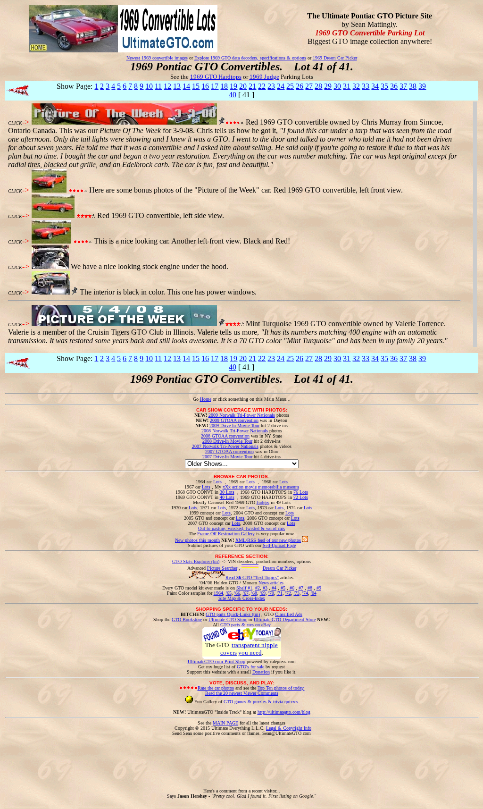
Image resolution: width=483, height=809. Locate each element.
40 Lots (227, 497)
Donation (261, 671)
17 (214, 86)
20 (243, 86)
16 (205, 86)
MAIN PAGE (225, 722)
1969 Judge (264, 76)
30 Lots (227, 492)
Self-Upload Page (279, 545)
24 (280, 86)
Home (205, 399)
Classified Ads (288, 614)
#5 (283, 587)
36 (394, 86)
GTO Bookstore (187, 619)
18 (224, 86)
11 (158, 86)
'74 (305, 593)
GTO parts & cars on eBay (245, 624)
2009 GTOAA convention (234, 420)
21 (252, 86)
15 (196, 86)
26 (299, 86)
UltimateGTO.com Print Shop (216, 661)
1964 (218, 593)
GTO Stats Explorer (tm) (195, 561)
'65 (229, 593)
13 (177, 86)
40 (232, 95)
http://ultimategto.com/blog (284, 712)
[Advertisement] (241, 757)
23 (271, 86)
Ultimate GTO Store (227, 619)
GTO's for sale (250, 666)
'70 (271, 593)
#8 (310, 587)
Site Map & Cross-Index (241, 598)
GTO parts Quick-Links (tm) (233, 614)
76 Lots (300, 492)
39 (422, 86)
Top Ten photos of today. (281, 688)
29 (328, 86)
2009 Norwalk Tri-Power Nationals (241, 415)
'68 (254, 593)
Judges (263, 502)
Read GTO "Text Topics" (252, 577)
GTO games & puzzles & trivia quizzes (261, 701)
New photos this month (197, 540)
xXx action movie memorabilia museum (261, 486)
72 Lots (300, 497)
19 (233, 86)
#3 (265, 587)
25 (290, 86)
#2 (257, 587)
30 (337, 86)
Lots (217, 481)
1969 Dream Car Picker (335, 57)
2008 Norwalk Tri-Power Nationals (234, 430)
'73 (297, 593)
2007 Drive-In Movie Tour (227, 456)
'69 (263, 593)
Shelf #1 (244, 587)
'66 (237, 593)
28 (318, 86)
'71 (280, 593)
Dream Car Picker (279, 568)
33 (365, 86)
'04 (313, 593)
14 (186, 86)
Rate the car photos (216, 688)
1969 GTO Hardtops (216, 76)
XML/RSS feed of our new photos (268, 540)
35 (384, 86)
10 (149, 86)
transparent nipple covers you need (249, 648)
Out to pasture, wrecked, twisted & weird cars (241, 528)
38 (412, 86)
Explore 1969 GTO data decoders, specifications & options (250, 57)
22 (262, 86)
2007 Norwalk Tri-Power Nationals (225, 446)
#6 (292, 587)
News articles (270, 582)
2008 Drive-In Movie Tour (227, 441)
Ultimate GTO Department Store (285, 619)
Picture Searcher (222, 568)
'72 (288, 593)
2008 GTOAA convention (225, 435)
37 (403, 86)
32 (356, 86)
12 (167, 86)
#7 (301, 587)
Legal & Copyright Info (288, 728)
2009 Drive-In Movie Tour (234, 425)
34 (375, 86)
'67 (246, 593)
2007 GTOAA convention (229, 451)
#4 (274, 587)
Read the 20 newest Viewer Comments (241, 693)
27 (309, 86)
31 (346, 86)
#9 (318, 587)
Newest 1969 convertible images (157, 57)
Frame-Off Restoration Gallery (226, 533)
